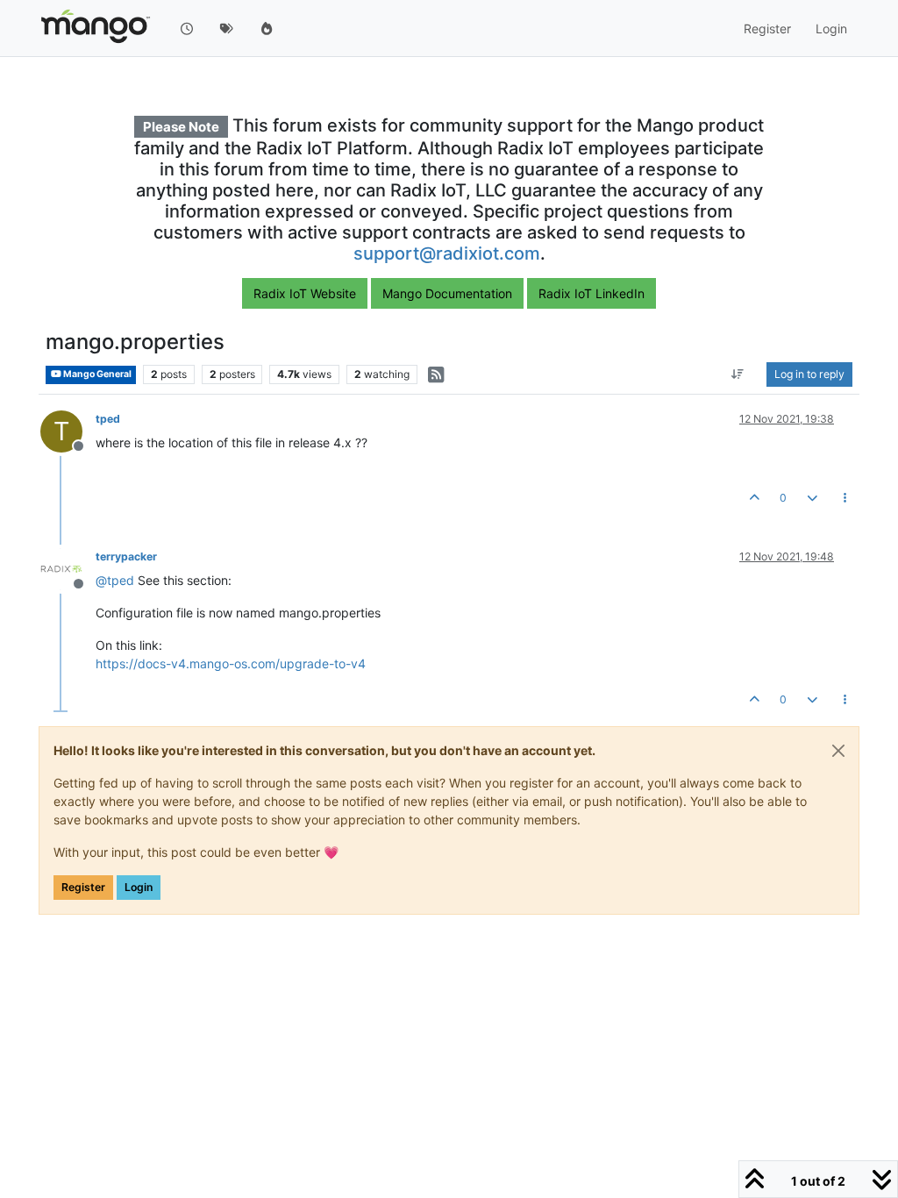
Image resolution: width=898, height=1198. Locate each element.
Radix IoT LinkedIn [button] (591, 293)
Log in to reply (809, 374)
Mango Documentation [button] (447, 293)
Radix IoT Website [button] (304, 293)
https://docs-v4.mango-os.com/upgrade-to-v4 (231, 663)
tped (108, 418)
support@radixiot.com (446, 253)
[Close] (838, 750)
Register (83, 887)
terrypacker (126, 556)
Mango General (96, 374)
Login (139, 887)
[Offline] (68, 567)
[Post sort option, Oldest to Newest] (737, 374)
